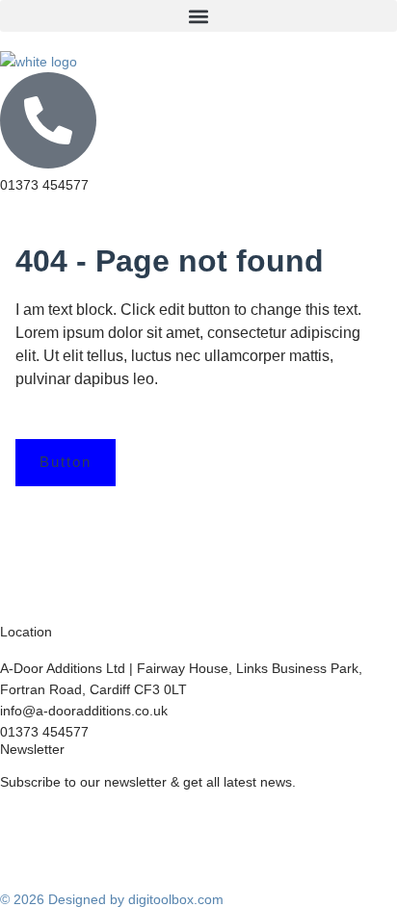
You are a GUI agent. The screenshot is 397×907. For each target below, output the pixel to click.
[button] (198, 16)
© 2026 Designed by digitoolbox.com (112, 899)
